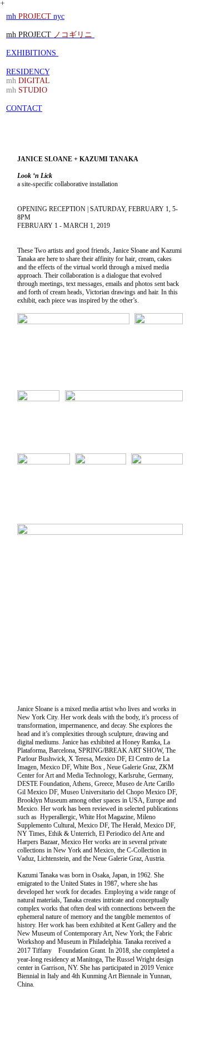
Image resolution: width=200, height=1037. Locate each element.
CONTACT (24, 108)
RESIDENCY (27, 72)
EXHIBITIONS (32, 53)
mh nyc (35, 16)
